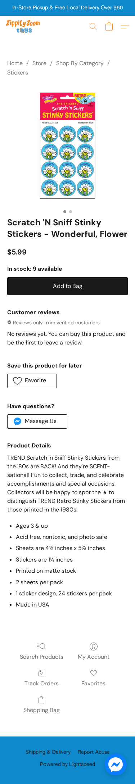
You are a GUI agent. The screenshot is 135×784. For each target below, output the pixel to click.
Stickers (17, 72)
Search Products (41, 657)
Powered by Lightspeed (67, 764)
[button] (24, 26)
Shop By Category (80, 63)
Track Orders (41, 683)
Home (15, 63)
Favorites (93, 683)
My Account (93, 657)
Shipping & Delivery (48, 752)
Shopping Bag (41, 710)
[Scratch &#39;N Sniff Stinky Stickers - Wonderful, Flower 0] (67, 145)
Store (39, 63)
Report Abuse (94, 752)
